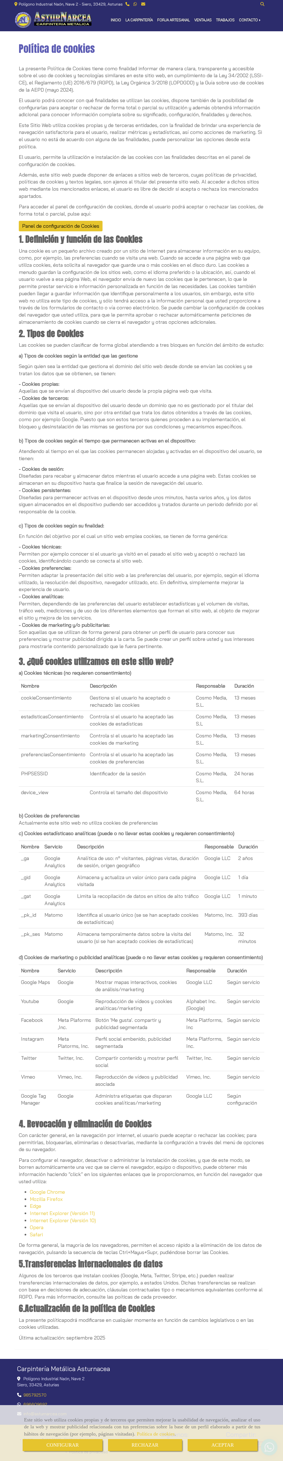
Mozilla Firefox (46, 1199)
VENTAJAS (203, 20)
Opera (36, 1227)
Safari (36, 1234)
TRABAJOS (225, 20)
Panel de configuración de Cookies (60, 226)
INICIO (116, 20)
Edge (35, 1206)
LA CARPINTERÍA (139, 20)
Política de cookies (156, 1434)
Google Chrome (47, 1192)
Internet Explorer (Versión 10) (63, 1220)
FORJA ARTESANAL (173, 20)
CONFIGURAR (62, 1445)
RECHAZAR (145, 1445)
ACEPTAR (222, 1445)
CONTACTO (249, 20)
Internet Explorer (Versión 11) (62, 1213)
